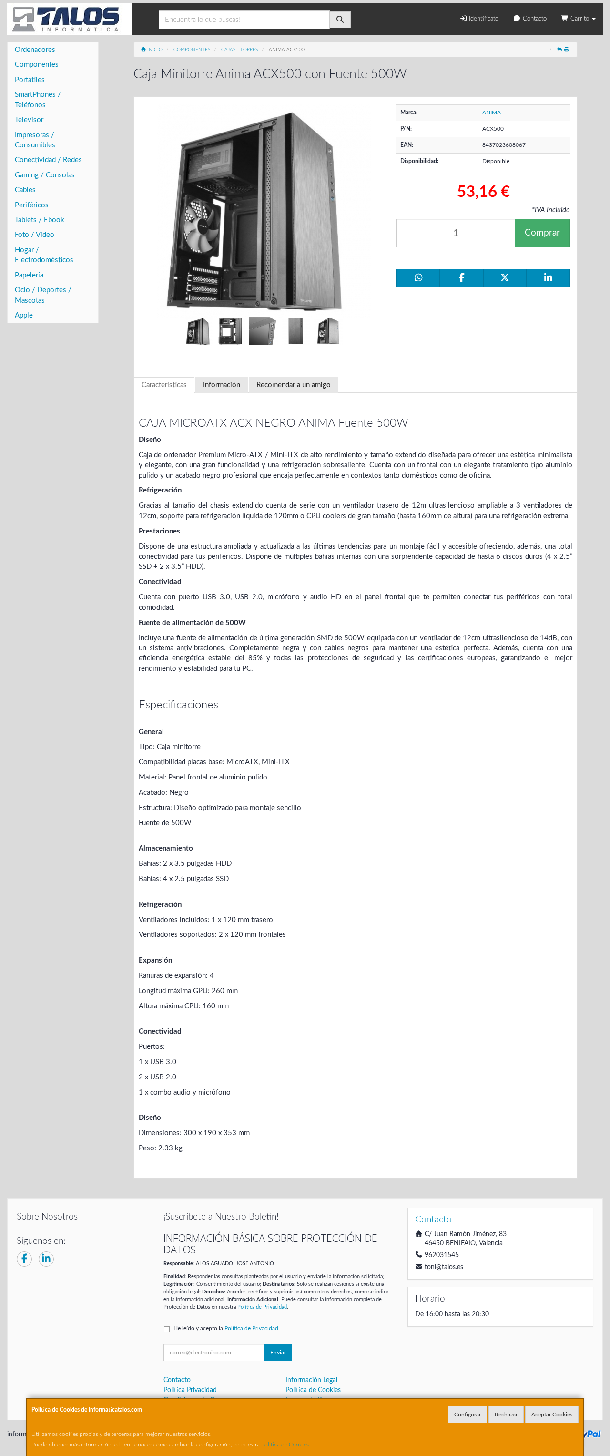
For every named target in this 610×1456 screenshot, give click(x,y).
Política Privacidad (190, 1390)
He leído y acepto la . (226, 1328)
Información (221, 385)
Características (164, 385)
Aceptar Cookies (551, 1414)
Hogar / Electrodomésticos (44, 255)
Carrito (580, 19)
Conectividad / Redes (48, 160)
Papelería (29, 275)
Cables (25, 190)
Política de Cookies (285, 1444)
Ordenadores (35, 49)
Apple (24, 315)
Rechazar (506, 1414)
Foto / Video (34, 234)
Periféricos (32, 205)
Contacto (534, 19)
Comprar (542, 232)
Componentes (37, 64)
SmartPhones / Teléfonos (38, 99)
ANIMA (491, 112)
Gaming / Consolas (45, 175)
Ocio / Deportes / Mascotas (43, 295)
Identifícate (482, 19)
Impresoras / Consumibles (35, 140)
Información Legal (311, 1380)
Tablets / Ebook (39, 220)
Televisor (29, 119)
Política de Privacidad (262, 1307)
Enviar (278, 1352)
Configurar (467, 1414)
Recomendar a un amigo (293, 385)
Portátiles (30, 79)
